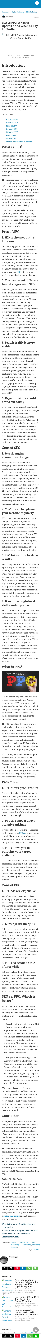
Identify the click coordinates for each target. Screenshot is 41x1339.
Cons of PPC (11, 138)
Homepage (5, 12)
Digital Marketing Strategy (15, 1244)
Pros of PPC (11, 135)
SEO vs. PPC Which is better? (19, 142)
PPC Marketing (31, 12)
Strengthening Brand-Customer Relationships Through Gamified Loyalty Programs (26, 1283)
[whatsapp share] (29, 1269)
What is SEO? (12, 123)
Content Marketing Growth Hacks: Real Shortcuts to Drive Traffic (27, 1312)
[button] (5, 1268)
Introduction (12, 119)
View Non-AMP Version (29, 1333)
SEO (18, 272)
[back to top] (36, 1330)
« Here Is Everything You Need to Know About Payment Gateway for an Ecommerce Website (20, 1233)
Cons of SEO (11, 129)
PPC (37, 1249)
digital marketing (11, 1216)
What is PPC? (12, 132)
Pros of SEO (11, 126)
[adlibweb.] (12, 5)
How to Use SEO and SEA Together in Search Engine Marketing (27, 1299)
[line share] (35, 1269)
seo (34, 1249)
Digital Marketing (18, 12)
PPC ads (22, 833)
